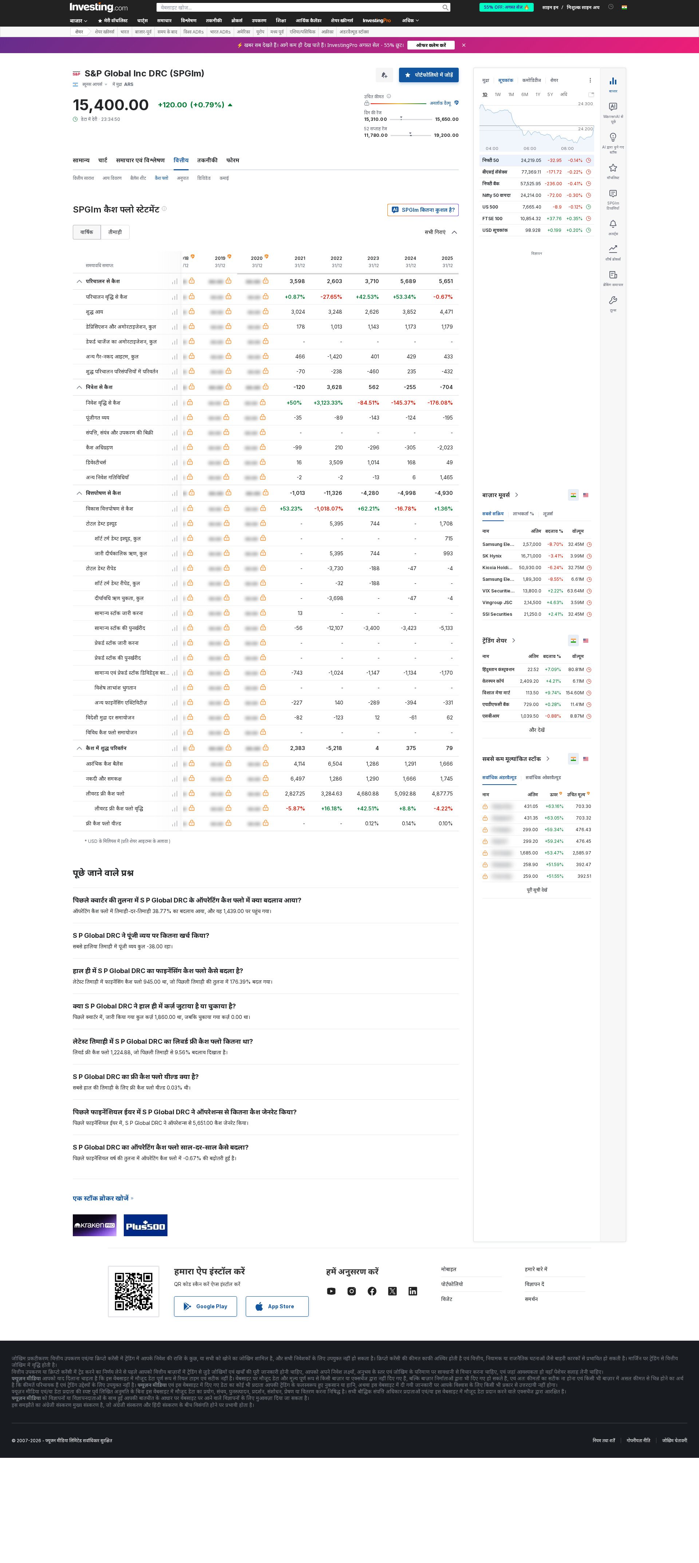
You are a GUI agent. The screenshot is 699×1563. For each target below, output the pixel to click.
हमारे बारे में (536, 1269)
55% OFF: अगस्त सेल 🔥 (506, 7)
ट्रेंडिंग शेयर (494, 640)
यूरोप (260, 32)
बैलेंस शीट (138, 178)
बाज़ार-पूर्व (143, 32)
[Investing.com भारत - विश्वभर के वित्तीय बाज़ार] (98, 7)
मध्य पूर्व (277, 32)
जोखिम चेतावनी (674, 1440)
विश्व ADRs (193, 32)
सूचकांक (505, 80)
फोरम (232, 160)
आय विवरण (112, 178)
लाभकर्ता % (523, 513)
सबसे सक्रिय (493, 513)
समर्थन (531, 1299)
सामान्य (81, 160)
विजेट (446, 1299)
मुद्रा (485, 80)
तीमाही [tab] (115, 232)
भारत (125, 32)
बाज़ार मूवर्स (496, 495)
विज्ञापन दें (534, 1284)
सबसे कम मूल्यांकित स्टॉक (511, 758)
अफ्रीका (327, 32)
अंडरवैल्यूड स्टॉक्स (354, 32)
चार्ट (102, 160)
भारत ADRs (220, 32)
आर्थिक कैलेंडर (308, 20)
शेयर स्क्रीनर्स (342, 20)
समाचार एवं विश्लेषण (140, 160)
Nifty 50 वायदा (496, 195)
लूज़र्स (548, 513)
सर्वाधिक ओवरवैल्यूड (543, 777)
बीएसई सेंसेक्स (495, 172)
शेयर (79, 32)
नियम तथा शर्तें (604, 1440)
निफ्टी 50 (490, 160)
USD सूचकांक (495, 230)
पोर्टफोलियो (452, 1284)
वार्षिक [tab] (86, 232)
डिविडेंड (204, 178)
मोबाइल (449, 1269)
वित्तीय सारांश (83, 178)
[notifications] (611, 6)
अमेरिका (243, 32)
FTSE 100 (492, 218)
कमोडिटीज (531, 80)
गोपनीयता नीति (638, 1440)
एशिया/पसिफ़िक (302, 32)
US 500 (490, 207)
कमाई (224, 178)
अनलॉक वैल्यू (440, 103)
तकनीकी (207, 160)
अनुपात (183, 178)
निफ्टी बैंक (490, 183)
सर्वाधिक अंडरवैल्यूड (499, 777)
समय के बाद (167, 32)
